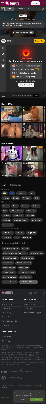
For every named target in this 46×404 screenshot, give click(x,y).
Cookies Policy (7, 317)
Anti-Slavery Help (8, 325)
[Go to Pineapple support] (3, 378)
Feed (40, 9)
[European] (12, 193)
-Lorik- (4, 185)
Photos (31, 9)
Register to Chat (26, 85)
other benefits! (30, 81)
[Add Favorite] (3, 41)
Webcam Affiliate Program (32, 313)
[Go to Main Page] (14, 3)
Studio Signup (28, 308)
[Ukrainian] (4, 193)
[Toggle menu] (2, 3)
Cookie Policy (28, 395)
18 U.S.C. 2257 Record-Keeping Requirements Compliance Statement (21, 386)
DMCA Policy (6, 313)
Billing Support (7, 341)
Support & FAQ (7, 337)
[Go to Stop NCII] (15, 378)
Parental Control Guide (9, 321)
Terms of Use (6, 308)
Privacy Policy (7, 304)
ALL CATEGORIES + (28, 282)
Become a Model (29, 304)
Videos (21, 9)
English (35, 293)
